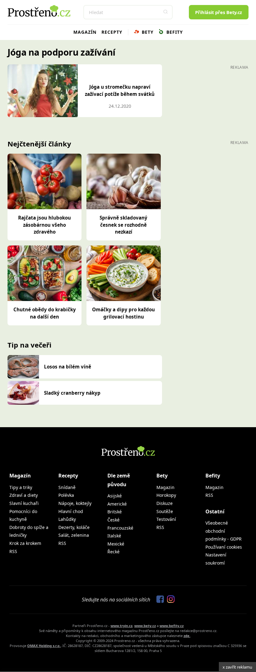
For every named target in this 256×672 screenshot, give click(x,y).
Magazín (84, 32)
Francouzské (120, 528)
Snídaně (67, 487)
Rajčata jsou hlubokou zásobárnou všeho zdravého (44, 225)
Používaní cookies (223, 547)
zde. (187, 635)
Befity (174, 32)
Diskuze (164, 503)
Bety (147, 32)
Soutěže (164, 511)
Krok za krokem (25, 543)
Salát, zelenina (73, 535)
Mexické (115, 544)
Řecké (113, 552)
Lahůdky (67, 519)
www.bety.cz (145, 625)
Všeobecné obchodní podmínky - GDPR (223, 531)
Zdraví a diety (23, 495)
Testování (166, 519)
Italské (114, 536)
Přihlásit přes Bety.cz (218, 12)
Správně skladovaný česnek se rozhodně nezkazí (123, 225)
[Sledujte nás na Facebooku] (158, 599)
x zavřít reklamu (237, 667)
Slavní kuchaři (24, 503)
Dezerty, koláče (74, 527)
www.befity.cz (172, 625)
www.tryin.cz (121, 625)
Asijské (114, 496)
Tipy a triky (20, 487)
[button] (165, 12)
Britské (114, 512)
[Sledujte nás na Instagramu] (169, 599)
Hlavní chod (70, 511)
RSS (13, 551)
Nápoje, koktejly (74, 503)
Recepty (111, 32)
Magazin (165, 487)
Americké (117, 504)
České (113, 520)
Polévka (66, 495)
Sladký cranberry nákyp (72, 393)
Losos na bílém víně (67, 366)
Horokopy (166, 495)
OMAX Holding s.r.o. (44, 645)
